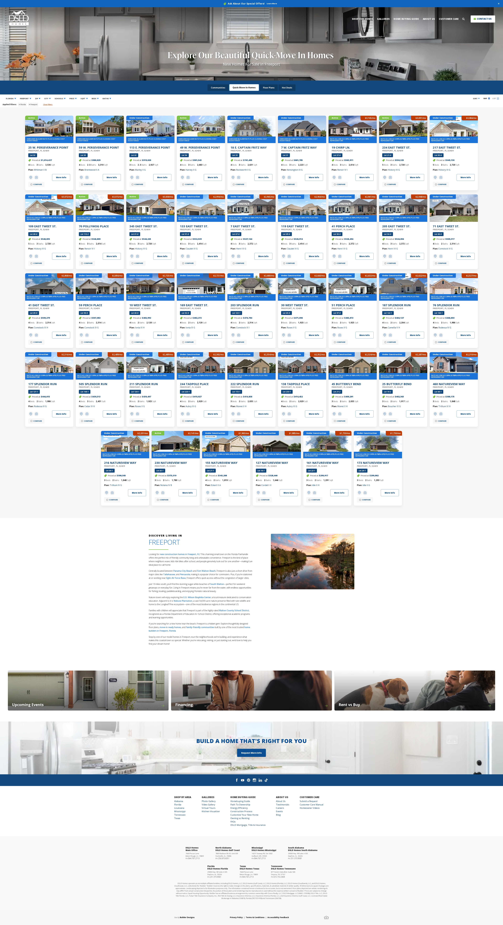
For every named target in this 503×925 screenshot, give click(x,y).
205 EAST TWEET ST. (396, 227)
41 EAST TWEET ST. (41, 306)
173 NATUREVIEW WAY (373, 464)
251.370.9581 (296, 858)
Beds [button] (94, 98)
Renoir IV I (342, 169)
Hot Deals (287, 87)
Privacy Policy (236, 917)
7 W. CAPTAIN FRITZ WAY (299, 148)
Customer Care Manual (311, 804)
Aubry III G (191, 406)
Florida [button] (10, 98)
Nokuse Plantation (183, 600)
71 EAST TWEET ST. (446, 227)
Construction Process (241, 811)
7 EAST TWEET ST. (243, 227)
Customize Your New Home (244, 814)
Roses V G (291, 327)
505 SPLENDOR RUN (93, 385)
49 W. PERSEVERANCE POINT (200, 148)
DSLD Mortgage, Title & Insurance (248, 825)
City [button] (46, 98)
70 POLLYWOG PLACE (94, 227)
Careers (280, 808)
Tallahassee (169, 574)
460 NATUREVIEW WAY (449, 385)
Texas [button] (177, 818)
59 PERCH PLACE (90, 306)
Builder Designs (187, 917)
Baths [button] (106, 98)
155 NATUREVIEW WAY (221, 464)
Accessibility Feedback (278, 917)
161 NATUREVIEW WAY (322, 464)
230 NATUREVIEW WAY (171, 464)
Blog (278, 814)
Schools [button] (59, 98)
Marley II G (140, 169)
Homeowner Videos (310, 808)
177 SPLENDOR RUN (42, 385)
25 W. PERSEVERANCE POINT (48, 148)
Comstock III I (243, 327)
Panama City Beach (182, 570)
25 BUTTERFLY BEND (397, 385)
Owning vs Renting (240, 818)
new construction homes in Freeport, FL (179, 554)
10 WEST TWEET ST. (143, 306)
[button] (498, 3)
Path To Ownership (240, 804)
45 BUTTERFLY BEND (346, 385)
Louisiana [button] (179, 808)
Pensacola (185, 574)
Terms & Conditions (255, 917)
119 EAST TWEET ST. (295, 227)
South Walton (217, 584)
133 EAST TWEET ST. (194, 227)
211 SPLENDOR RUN (143, 385)
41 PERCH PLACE (343, 227)
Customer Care (309, 797)
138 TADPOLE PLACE (295, 385)
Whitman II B (40, 169)
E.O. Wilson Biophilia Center (197, 597)
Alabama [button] (178, 801)
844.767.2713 (193, 858)
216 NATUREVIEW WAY (120, 464)
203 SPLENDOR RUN (245, 306)
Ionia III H (140, 327)
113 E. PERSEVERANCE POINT (149, 148)
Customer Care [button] (449, 18)
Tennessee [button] (179, 814)
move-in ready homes (170, 627)
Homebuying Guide (240, 801)
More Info (61, 177)
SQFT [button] (83, 98)
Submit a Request (309, 801)
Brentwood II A (91, 169)
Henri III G (241, 248)
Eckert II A (216, 485)
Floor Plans (268, 87)
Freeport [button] (24, 98)
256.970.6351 (223, 858)
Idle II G (366, 485)
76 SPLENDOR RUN (446, 306)
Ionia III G (190, 327)
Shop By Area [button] (182, 797)
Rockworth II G (243, 169)
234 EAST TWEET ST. (396, 148)
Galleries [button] (383, 18)
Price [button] (71, 98)
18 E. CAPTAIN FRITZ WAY (249, 148)
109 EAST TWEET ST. (42, 227)
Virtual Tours (208, 808)
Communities (218, 87)
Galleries (208, 797)
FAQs (233, 821)
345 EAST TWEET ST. (143, 227)
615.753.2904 (279, 877)
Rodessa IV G (444, 327)
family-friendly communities (200, 627)
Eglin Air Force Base (176, 577)
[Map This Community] (30, 177)
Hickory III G (394, 169)
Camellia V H (394, 327)
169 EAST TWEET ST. (194, 306)
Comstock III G (445, 248)
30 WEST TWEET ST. (294, 306)
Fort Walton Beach (206, 570)
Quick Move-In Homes (244, 87)
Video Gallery (208, 804)
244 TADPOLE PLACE (194, 385)
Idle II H (315, 485)
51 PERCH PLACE (343, 306)
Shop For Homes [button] (362, 18)
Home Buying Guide (243, 797)
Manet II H (241, 406)
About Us (282, 797)
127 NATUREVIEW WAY (272, 464)
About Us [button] (429, 18)
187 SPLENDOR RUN (396, 306)
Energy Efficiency (239, 808)
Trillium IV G (116, 485)
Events (279, 811)
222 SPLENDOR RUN (245, 385)
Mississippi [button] (180, 811)
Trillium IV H (444, 406)
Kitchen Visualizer (211, 811)
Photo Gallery (209, 801)
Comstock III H (41, 327)
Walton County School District (234, 610)
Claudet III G (192, 248)
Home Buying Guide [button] (406, 18)
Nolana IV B (166, 485)
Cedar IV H (89, 406)
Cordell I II (266, 485)
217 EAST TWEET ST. (447, 148)
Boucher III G (394, 406)
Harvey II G (191, 169)
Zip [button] (36, 98)
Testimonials (282, 804)
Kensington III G (295, 169)
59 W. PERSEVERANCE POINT (99, 148)
